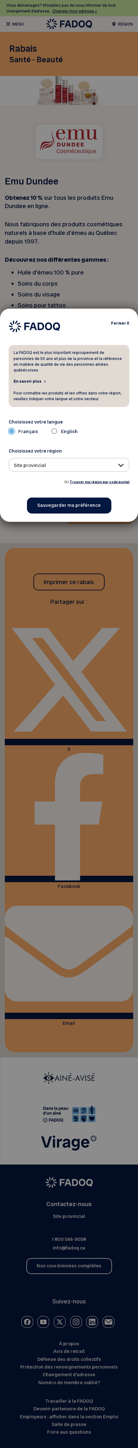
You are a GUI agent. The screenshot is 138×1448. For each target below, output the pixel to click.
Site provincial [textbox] (30, 465)
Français (28, 431)
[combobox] (69, 465)
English (69, 431)
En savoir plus (27, 381)
